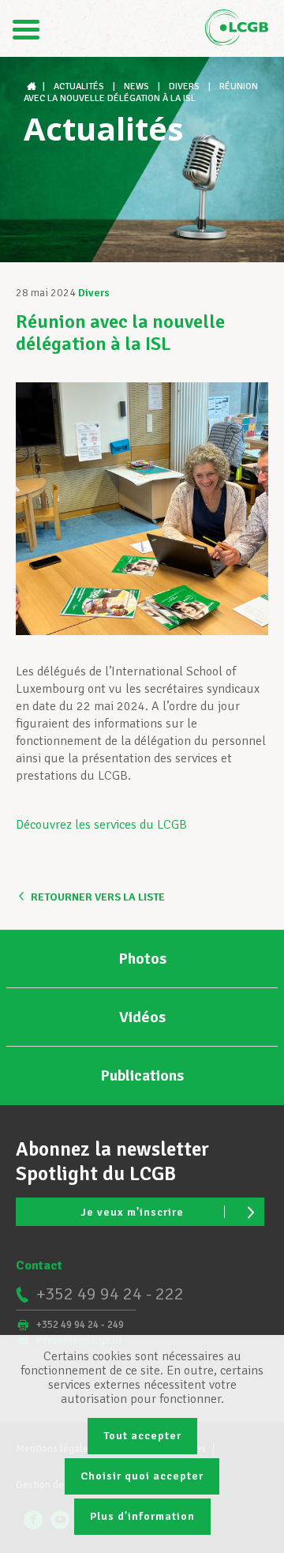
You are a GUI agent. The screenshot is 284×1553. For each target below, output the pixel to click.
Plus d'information (142, 1516)
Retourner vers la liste (98, 897)
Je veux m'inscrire (132, 1212)
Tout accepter (142, 1435)
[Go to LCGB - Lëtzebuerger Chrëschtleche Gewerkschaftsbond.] (33, 86)
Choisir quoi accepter (142, 1476)
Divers (94, 292)
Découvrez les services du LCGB (101, 825)
